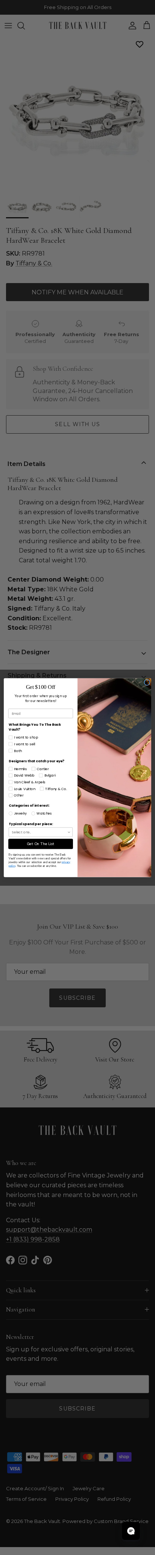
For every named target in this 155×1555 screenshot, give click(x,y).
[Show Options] (69, 831)
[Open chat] (131, 1531)
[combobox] (39, 831)
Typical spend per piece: (31, 823)
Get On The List (41, 843)
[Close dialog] (147, 682)
